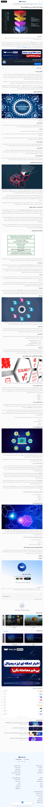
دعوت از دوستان (17, 767)
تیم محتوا (38, 587)
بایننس (39, 541)
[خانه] (22, 802)
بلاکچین (35, 4)
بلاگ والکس (40, 4)
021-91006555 (26, 759)
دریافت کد (27, 578)
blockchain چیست (24, 47)
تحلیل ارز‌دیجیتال (17, 771)
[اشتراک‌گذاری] (11, 803)
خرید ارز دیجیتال (17, 779)
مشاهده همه (6, 631)
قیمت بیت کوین (39, 795)
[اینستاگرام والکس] (24, 761)
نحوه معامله (40, 771)
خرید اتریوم (18, 785)
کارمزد (41, 783)
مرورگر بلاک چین (31, 266)
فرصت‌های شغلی (39, 781)
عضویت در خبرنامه (38, 63)
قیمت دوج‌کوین (39, 802)
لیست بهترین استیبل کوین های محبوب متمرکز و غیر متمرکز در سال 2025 (26, 627)
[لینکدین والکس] (19, 761)
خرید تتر (19, 783)
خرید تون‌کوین (18, 786)
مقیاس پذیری (26, 383)
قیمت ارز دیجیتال (39, 793)
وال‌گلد (41, 786)
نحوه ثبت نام (40, 767)
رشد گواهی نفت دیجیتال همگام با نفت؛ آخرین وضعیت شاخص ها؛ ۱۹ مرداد (26, 644)
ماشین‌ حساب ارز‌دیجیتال (16, 772)
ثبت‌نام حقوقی (18, 774)
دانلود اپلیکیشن (17, 769)
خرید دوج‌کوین (18, 788)
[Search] (39, 1)
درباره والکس (40, 779)
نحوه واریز (40, 769)
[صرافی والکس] (22, 1)
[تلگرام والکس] (22, 761)
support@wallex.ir (19, 759)
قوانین (41, 785)
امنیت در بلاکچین (8, 144)
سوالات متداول (39, 772)
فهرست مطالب (39, 68)
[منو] (42, 1)
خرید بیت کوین (17, 781)
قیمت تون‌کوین (39, 800)
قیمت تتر (40, 797)
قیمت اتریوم (40, 798)
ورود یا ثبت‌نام (4, 1)
